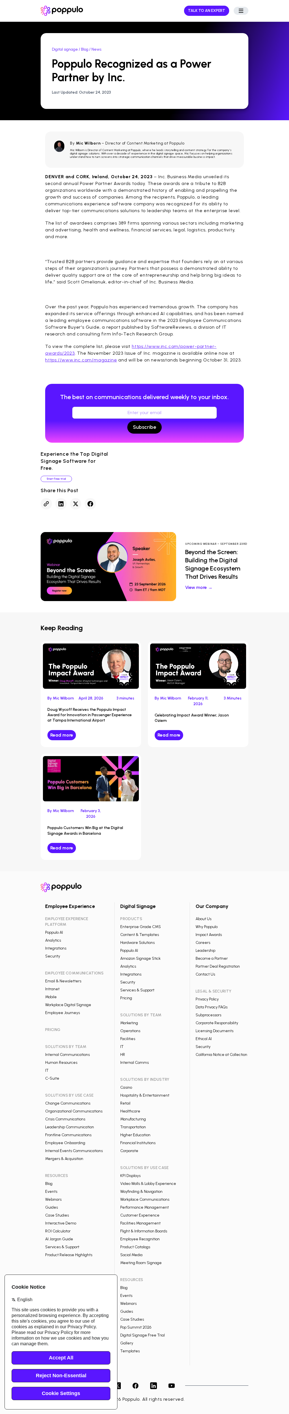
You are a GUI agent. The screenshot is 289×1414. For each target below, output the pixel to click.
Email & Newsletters (63, 981)
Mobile (51, 997)
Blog (84, 49)
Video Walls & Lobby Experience (148, 1183)
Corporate (129, 1150)
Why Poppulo (207, 926)
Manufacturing (133, 1119)
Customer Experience (139, 1215)
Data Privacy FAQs (211, 1007)
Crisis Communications (65, 1119)
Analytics (53, 940)
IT (47, 1070)
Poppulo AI (54, 932)
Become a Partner (212, 958)
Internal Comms (134, 1062)
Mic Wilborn (88, 143)
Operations (130, 1030)
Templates (130, 1351)
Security (52, 956)
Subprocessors (208, 1015)
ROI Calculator (58, 1231)
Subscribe (144, 427)
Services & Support (62, 1247)
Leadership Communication (69, 1127)
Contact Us (205, 974)
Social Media (131, 1254)
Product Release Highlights (68, 1254)
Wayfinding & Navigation (141, 1191)
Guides (51, 1207)
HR (122, 1054)
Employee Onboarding (65, 1142)
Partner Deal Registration (218, 966)
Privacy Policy (207, 999)
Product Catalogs (135, 1247)
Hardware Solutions (137, 942)
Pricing (126, 998)
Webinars (53, 1199)
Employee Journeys (62, 1012)
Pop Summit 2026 (135, 1327)
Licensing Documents (214, 1030)
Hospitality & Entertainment (144, 1095)
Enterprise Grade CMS (140, 926)
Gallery (126, 1343)
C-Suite (52, 1078)
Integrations (55, 948)
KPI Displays (130, 1175)
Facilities (127, 1038)
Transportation (133, 1127)
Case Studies (57, 1215)
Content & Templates (139, 934)
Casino (126, 1087)
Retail (125, 1103)
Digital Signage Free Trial (142, 1335)
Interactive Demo (60, 1223)
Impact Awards (209, 934)
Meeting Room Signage (141, 1262)
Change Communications (67, 1103)
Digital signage (65, 49)
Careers (203, 942)
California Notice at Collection (221, 1054)
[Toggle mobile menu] (241, 11)
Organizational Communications (73, 1111)
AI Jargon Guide (59, 1239)
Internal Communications (67, 1054)
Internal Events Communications (74, 1150)
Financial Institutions (138, 1142)
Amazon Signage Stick (140, 958)
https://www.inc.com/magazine (81, 360)
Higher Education (135, 1135)
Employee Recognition (140, 1239)
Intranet (52, 989)
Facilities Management (140, 1223)
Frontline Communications (68, 1135)
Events (51, 1191)
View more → (199, 587)
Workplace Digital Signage (68, 1004)
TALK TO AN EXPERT (206, 10)
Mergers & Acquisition (64, 1158)
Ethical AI (204, 1038)
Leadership (205, 950)
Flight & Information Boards (143, 1231)
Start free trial (56, 479)
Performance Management (144, 1207)
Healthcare (130, 1111)
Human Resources (61, 1062)
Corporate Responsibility (217, 1023)
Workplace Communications (144, 1199)
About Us (203, 918)
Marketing (129, 1023)
